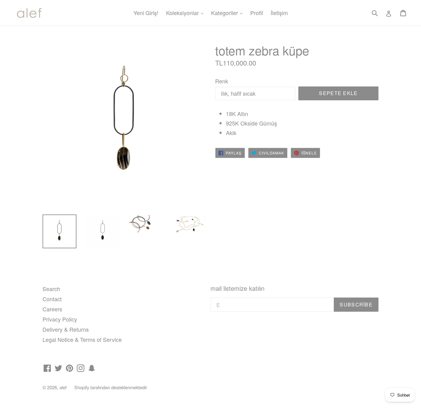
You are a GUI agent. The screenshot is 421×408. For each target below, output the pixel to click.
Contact (52, 299)
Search (51, 289)
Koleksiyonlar (186, 12)
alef (63, 387)
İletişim (279, 13)
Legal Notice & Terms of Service (82, 339)
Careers (52, 309)
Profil (256, 13)
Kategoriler (228, 12)
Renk (221, 81)
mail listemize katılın (237, 288)
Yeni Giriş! (145, 13)
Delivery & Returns (66, 329)
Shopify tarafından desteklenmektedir (110, 387)
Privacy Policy (60, 319)
